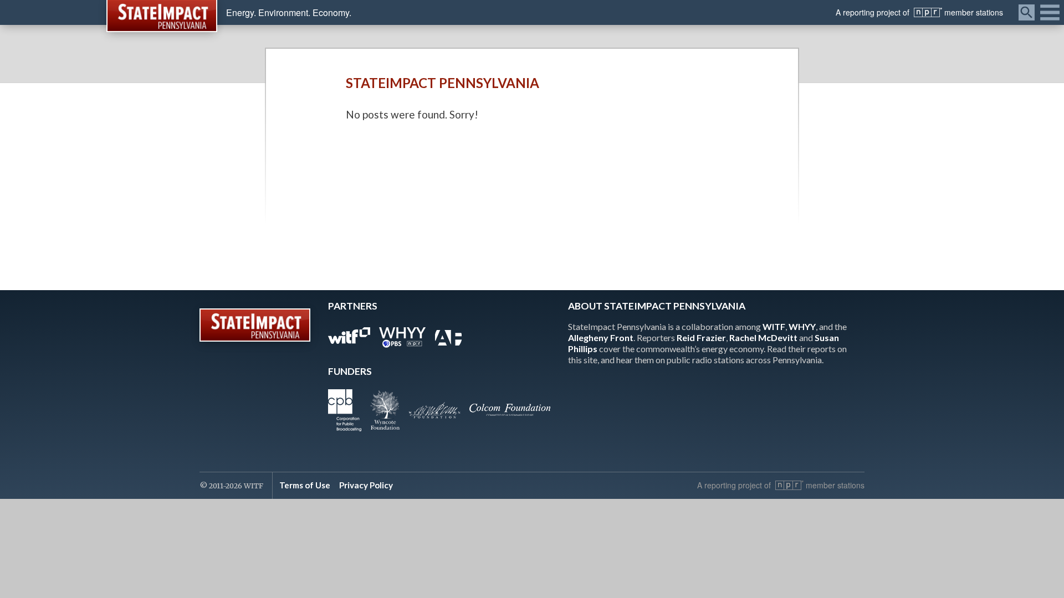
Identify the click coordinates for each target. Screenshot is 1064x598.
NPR (928, 12)
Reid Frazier (701, 337)
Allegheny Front (600, 337)
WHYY (802, 326)
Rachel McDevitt (763, 337)
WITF (774, 326)
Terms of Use (304, 485)
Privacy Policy (366, 485)
